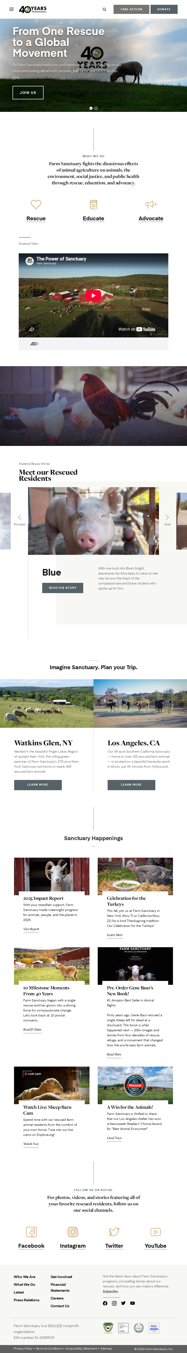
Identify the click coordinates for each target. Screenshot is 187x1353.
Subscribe (110, 1291)
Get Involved (61, 1276)
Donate (164, 9)
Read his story (63, 587)
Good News (114, 1137)
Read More (114, 1054)
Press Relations (26, 1300)
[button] (91, 108)
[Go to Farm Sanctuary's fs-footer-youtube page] (132, 1303)
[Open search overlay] (104, 9)
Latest (19, 1292)
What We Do (24, 1284)
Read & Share (32, 1029)
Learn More (38, 784)
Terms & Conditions (49, 1348)
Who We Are (24, 1276)
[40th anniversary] (32, 10)
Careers (57, 1298)
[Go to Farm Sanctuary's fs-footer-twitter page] (123, 1303)
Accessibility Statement (81, 1348)
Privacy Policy (23, 1348)
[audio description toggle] (29, 343)
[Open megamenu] (11, 9)
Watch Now (31, 1143)
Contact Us (60, 1306)
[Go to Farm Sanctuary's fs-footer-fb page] (105, 1303)
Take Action (131, 9)
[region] (93, 65)
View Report (31, 928)
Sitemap (106, 1348)
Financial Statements (60, 1287)
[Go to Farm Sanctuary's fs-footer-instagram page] (114, 1303)
